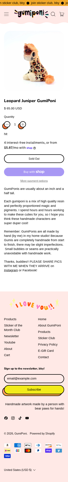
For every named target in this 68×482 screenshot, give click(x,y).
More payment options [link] (34, 180)
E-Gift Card (46, 350)
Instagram (11, 270)
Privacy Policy (48, 344)
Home (42, 319)
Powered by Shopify (42, 433)
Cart (7, 355)
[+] (23, 124)
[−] (7, 124)
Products (10, 319)
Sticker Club (46, 338)
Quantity (9, 116)
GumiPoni (20, 433)
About (8, 349)
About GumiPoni (49, 325)
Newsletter (11, 336)
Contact (43, 357)
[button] (53, 14)
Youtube (9, 342)
